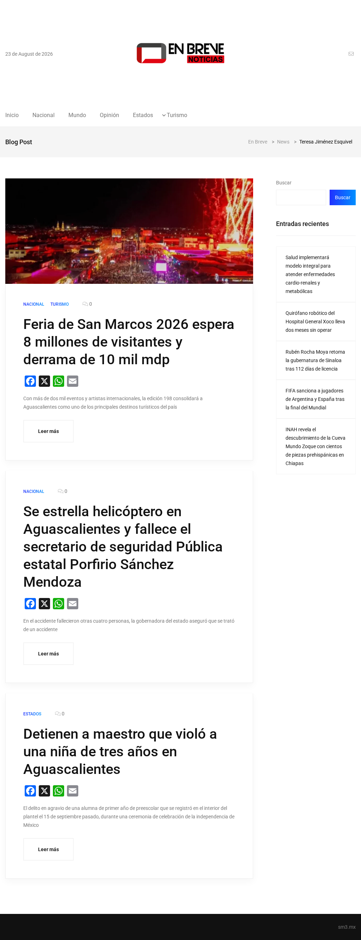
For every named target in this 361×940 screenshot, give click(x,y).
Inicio (12, 115)
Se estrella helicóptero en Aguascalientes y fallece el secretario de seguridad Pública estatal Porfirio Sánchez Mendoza (123, 546)
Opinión (109, 115)
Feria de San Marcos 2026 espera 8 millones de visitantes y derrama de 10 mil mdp (128, 342)
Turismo (177, 115)
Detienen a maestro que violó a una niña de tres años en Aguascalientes (120, 751)
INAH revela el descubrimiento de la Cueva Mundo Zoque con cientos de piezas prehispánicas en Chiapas (315, 446)
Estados (143, 115)
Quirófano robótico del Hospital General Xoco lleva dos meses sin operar (315, 321)
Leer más (48, 431)
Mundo (77, 115)
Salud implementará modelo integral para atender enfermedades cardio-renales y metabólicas (310, 274)
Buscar (284, 182)
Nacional (43, 115)
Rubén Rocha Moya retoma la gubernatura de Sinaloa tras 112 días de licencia (315, 360)
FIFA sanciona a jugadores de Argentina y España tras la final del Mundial (315, 399)
